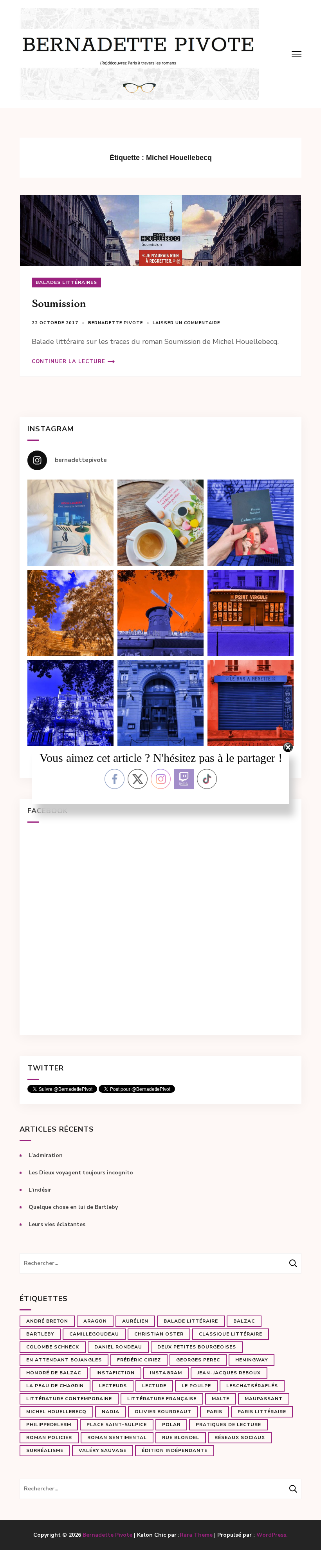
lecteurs (113, 1386)
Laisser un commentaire (186, 323)
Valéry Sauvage (102, 1450)
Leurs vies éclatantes (57, 1224)
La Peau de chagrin (55, 1386)
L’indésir (40, 1190)
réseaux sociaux (240, 1437)
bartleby (40, 1334)
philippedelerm (48, 1424)
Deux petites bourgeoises (196, 1347)
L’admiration (46, 1155)
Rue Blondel (180, 1437)
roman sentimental (117, 1437)
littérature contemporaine (69, 1399)
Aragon (95, 1321)
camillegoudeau (94, 1334)
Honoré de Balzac (53, 1373)
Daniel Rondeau (118, 1347)
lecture (154, 1386)
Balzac (244, 1321)
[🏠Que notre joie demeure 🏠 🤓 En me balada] (70, 523)
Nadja (110, 1411)
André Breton (47, 1321)
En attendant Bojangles (64, 1360)
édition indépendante (174, 1450)
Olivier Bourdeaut (163, 1411)
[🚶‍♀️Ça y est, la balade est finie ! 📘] (250, 523)
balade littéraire (191, 1321)
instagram (166, 1373)
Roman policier (49, 1437)
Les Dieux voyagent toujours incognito (81, 1172)
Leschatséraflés (252, 1386)
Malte (220, 1399)
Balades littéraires (66, 282)
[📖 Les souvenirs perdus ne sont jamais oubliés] (160, 523)
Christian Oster (159, 1334)
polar (171, 1424)
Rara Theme (196, 1535)
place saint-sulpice (117, 1424)
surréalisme (44, 1450)
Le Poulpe (196, 1386)
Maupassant (264, 1399)
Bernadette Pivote (115, 323)
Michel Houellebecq (56, 1411)
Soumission (59, 304)
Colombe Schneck (52, 1347)
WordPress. (272, 1535)
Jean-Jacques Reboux (229, 1373)
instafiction (115, 1373)
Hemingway (251, 1360)
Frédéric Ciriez (139, 1360)
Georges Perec (198, 1360)
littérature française (162, 1399)
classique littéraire (230, 1334)
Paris (214, 1411)
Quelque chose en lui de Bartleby (73, 1207)
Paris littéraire (262, 1411)
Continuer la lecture (68, 361)
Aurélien (135, 1321)
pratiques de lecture (228, 1424)
